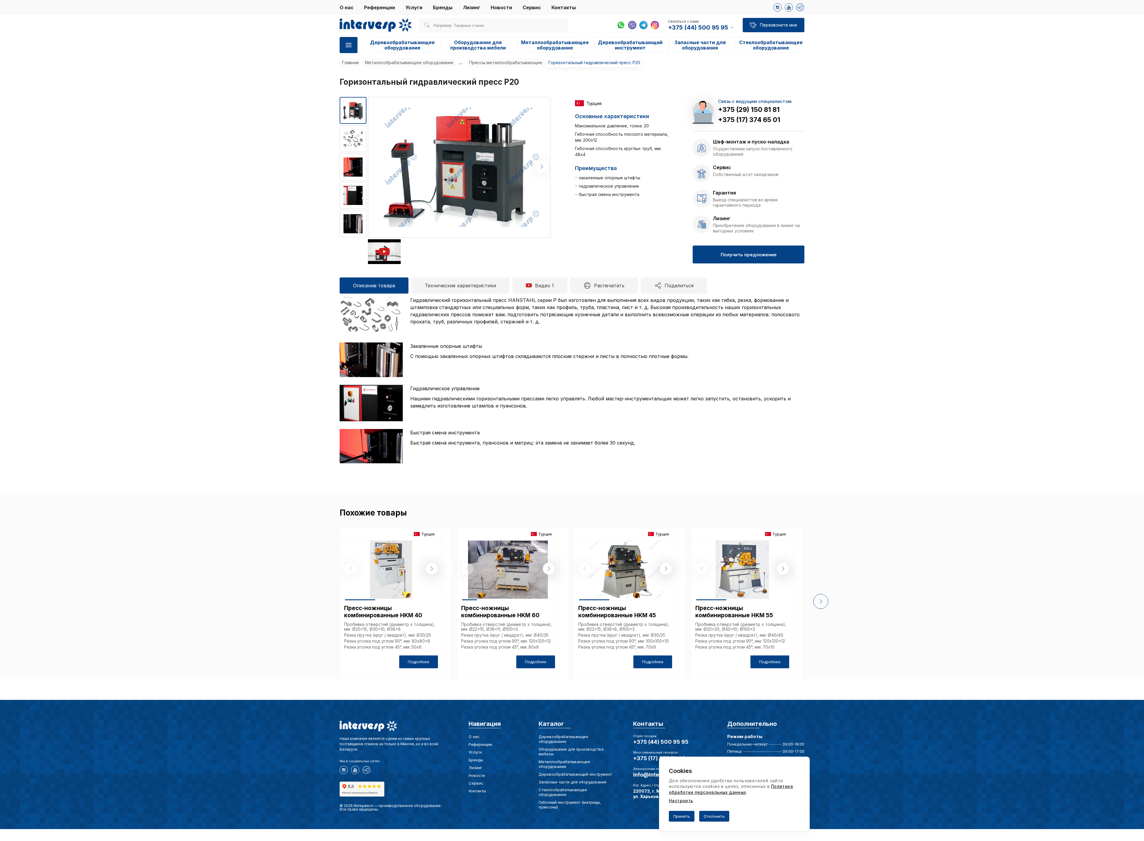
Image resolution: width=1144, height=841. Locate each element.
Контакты (563, 7)
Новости (501, 7)
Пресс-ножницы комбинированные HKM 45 (617, 612)
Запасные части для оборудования (700, 45)
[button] (542, 167)
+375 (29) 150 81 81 (749, 109)
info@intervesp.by (657, 774)
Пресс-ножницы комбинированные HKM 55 (734, 612)
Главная (350, 62)
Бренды (443, 7)
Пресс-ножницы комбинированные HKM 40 (383, 612)
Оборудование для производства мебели (478, 45)
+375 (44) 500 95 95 (660, 742)
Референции (379, 7)
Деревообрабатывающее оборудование (402, 45)
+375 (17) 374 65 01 (749, 120)
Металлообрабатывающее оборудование (555, 45)
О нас (347, 7)
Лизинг (471, 7)
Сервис (532, 7)
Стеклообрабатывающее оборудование (771, 45)
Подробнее (418, 661)
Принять (681, 816)
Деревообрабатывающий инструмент (630, 45)
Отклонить (714, 816)
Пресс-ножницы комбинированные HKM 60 (500, 612)
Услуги (413, 7)
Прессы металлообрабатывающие (505, 62)
